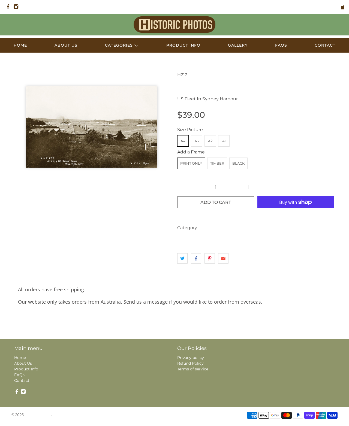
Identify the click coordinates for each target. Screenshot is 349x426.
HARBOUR (278, 228)
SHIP (239, 239)
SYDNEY (257, 239)
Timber (217, 163)
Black (238, 163)
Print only (191, 163)
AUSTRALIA (212, 228)
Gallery (238, 45)
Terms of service (192, 369)
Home (20, 45)
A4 (182, 141)
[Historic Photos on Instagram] (17, 8)
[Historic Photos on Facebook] (9, 8)
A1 (224, 141)
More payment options (296, 215)
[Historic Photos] (174, 24)
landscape (302, 228)
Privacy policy (190, 357)
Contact (325, 45)
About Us (66, 45)
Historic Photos (38, 414)
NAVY (207, 239)
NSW (223, 239)
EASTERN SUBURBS (245, 228)
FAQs (281, 45)
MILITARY (188, 239)
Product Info (183, 45)
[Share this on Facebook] (196, 258)
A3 (196, 141)
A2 (210, 141)
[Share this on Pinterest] (209, 258)
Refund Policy (190, 363)
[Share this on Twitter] (182, 258)
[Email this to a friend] (223, 258)
